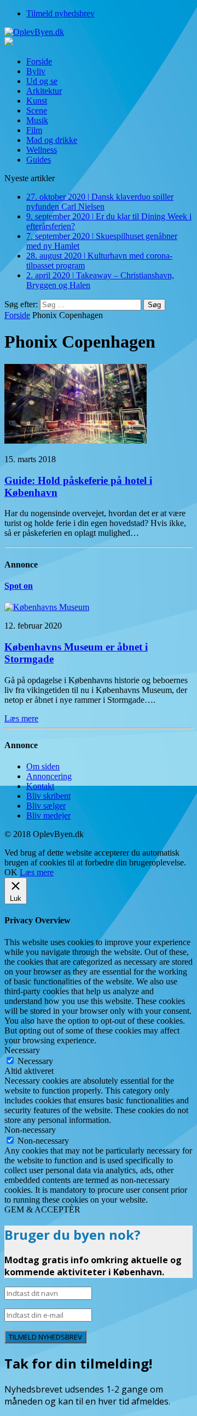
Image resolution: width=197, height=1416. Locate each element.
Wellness (41, 149)
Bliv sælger (46, 805)
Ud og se (41, 81)
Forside (39, 61)
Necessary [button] (22, 1050)
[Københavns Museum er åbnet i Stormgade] (46, 607)
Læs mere (37, 872)
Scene (36, 110)
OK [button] (11, 872)
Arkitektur (44, 90)
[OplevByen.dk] (98, 32)
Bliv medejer (48, 815)
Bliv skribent (48, 795)
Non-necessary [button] (30, 1129)
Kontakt (40, 786)
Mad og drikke (51, 140)
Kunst (36, 100)
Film (34, 130)
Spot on (18, 585)
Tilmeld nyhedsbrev (60, 13)
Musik (37, 120)
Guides (38, 159)
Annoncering (49, 776)
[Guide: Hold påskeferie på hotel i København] (75, 440)
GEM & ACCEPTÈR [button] (42, 1209)
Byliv (35, 71)
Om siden (43, 766)
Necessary (35, 1061)
